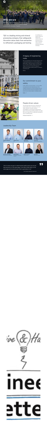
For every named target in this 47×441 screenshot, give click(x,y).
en (42, 1)
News (36, 1)
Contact (39, 1)
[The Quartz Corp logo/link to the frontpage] (4, 1)
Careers (33, 1)
